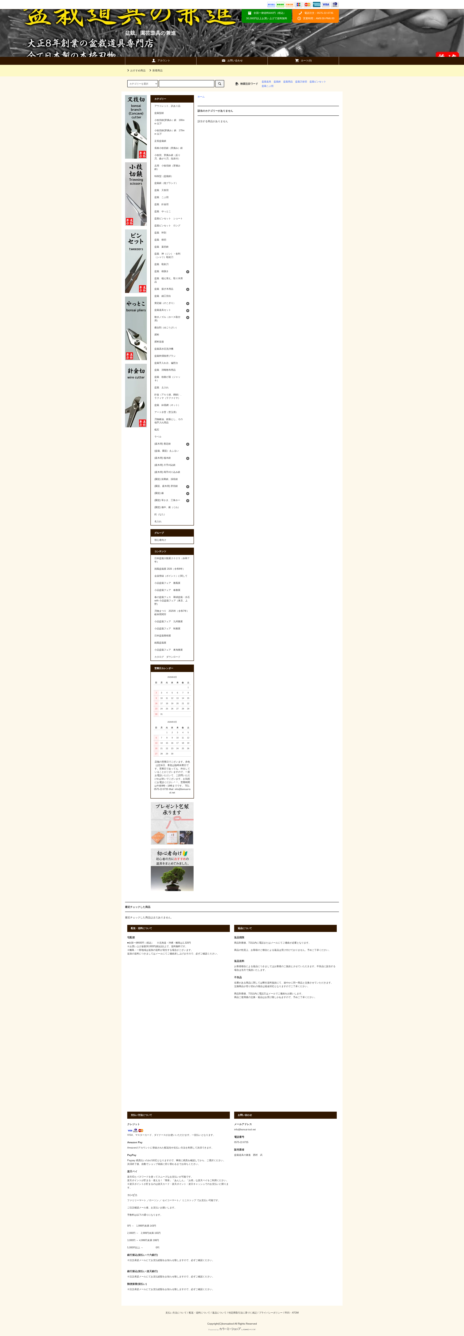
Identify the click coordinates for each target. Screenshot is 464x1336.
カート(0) (306, 60)
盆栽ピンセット (318, 81)
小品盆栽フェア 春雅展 (167, 590)
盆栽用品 (288, 81)
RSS (287, 1312)
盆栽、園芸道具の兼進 (150, 33)
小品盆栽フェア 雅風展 (167, 583)
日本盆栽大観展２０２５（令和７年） (172, 560)
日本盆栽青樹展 (162, 635)
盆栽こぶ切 (268, 86)
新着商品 (157, 70)
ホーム (201, 96)
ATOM (295, 1312)
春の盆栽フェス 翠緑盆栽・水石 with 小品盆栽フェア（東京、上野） (172, 600)
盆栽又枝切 (301, 81)
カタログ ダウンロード (167, 657)
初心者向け (160, 540)
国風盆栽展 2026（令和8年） (169, 569)
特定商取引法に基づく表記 (243, 1312)
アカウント (164, 60)
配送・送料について (199, 1312)
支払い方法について (176, 1312)
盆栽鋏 (277, 81)
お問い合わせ (235, 60)
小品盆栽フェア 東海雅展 (168, 650)
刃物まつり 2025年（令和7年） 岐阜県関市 (172, 613)
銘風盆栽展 (160, 642)
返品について (219, 1312)
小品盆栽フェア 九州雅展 (168, 621)
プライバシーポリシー (271, 1312)
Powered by (213, 1330)
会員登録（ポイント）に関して (170, 576)
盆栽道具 (266, 81)
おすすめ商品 (138, 70)
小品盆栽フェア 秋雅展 (167, 628)
